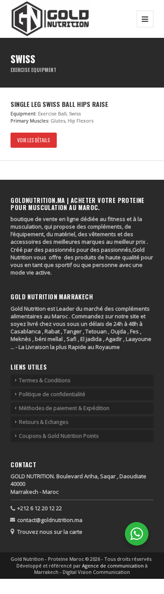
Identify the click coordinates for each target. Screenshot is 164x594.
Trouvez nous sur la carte (49, 531)
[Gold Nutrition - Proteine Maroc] (50, 18)
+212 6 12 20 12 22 (39, 508)
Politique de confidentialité (52, 394)
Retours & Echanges (43, 422)
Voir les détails (33, 140)
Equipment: (24, 113)
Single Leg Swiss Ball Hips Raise (59, 104)
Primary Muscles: (30, 120)
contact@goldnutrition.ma (49, 520)
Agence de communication (113, 565)
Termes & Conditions (44, 380)
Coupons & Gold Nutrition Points (58, 436)
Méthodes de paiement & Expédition (64, 408)
